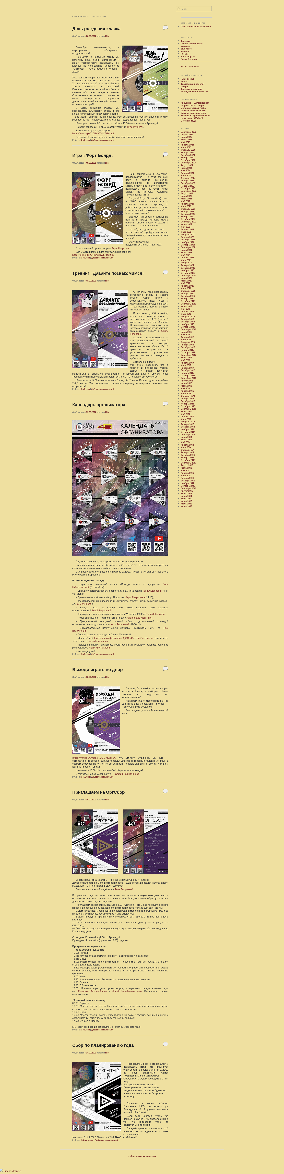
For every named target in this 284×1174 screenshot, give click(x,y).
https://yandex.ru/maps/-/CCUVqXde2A (94, 757)
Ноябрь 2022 (187, 216)
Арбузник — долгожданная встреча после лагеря (195, 104)
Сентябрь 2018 (188, 329)
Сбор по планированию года (103, 1045)
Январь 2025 (187, 152)
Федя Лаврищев (120, 248)
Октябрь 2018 (188, 326)
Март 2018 (186, 339)
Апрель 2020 (187, 285)
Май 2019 (185, 308)
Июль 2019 (186, 306)
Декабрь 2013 (188, 454)
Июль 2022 (186, 224)
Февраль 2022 (188, 234)
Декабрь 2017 (188, 347)
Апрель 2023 (187, 203)
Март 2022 (186, 231)
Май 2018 (185, 334)
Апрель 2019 (187, 311)
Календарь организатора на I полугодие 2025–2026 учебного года (196, 118)
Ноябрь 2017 (187, 349)
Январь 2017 (187, 367)
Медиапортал (188, 56)
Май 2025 (185, 142)
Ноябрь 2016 (187, 372)
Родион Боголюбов (97, 641)
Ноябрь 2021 (187, 242)
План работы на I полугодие (196, 26)
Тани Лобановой (155, 614)
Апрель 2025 (187, 144)
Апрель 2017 (187, 362)
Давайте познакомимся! (193, 110)
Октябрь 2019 (188, 301)
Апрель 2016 (187, 390)
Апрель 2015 (187, 416)
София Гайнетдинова (127, 773)
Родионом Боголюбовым (92, 991)
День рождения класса (96, 28)
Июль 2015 (186, 411)
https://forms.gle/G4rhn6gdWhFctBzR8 (93, 254)
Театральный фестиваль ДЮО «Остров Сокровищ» (123, 638)
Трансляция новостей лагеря (192, 85)
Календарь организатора (98, 404)
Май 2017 (185, 360)
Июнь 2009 (186, 506)
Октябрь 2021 (188, 244)
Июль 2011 (186, 496)
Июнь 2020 (186, 280)
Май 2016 (185, 388)
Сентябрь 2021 (188, 247)
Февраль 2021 (188, 262)
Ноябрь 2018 (187, 324)
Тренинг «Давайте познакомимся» (108, 273)
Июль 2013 (186, 467)
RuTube (185, 53)
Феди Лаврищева (135, 597)
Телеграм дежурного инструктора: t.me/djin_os (194, 90)
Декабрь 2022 (188, 213)
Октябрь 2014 (188, 431)
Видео (184, 81)
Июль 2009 (186, 503)
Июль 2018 (186, 331)
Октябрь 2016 (188, 375)
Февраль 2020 (188, 290)
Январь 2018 (187, 344)
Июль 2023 (186, 195)
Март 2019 (186, 313)
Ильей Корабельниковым (127, 991)
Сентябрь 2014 (188, 434)
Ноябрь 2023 (187, 185)
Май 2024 (185, 170)
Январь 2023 (187, 211)
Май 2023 (185, 201)
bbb (107, 36)
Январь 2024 (187, 180)
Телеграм (185, 40)
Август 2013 (187, 465)
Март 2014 (186, 447)
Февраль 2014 (188, 449)
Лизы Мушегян (83, 603)
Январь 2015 (187, 424)
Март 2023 (186, 206)
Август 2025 (187, 134)
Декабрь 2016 (188, 370)
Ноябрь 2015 (187, 403)
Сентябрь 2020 (188, 275)
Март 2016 (186, 393)
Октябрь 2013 (188, 460)
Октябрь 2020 (188, 272)
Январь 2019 (187, 319)
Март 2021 (186, 260)
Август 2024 (187, 165)
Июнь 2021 (186, 252)
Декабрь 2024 (188, 155)
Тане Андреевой (124, 889)
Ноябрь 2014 (187, 429)
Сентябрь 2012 (188, 488)
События (85, 139)
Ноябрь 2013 (187, 457)
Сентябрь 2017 (188, 354)
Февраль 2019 (188, 316)
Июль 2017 (186, 357)
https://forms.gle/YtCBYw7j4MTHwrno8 (93, 133)
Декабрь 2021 (188, 239)
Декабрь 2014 (188, 426)
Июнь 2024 (186, 167)
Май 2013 (185, 470)
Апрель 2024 (187, 172)
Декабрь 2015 (188, 401)
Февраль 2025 (188, 149)
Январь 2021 (187, 265)
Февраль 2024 (188, 178)
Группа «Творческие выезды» (191, 45)
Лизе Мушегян (135, 126)
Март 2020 (186, 288)
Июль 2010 (186, 498)
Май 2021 (185, 255)
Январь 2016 (187, 398)
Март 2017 (186, 365)
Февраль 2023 (188, 208)
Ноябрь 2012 (187, 483)
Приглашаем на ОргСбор (98, 792)
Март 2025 (186, 147)
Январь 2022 (187, 237)
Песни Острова (189, 59)
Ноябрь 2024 (187, 157)
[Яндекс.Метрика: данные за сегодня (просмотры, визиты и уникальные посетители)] (10, 1171)
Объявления (87, 1140)
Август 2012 (187, 490)
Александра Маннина (139, 617)
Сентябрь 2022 (188, 221)
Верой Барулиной (101, 610)
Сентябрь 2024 (188, 162)
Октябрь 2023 (188, 188)
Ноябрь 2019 (187, 298)
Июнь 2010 (186, 501)
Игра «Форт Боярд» (93, 155)
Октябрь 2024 (188, 160)
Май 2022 (185, 226)
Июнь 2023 (186, 198)
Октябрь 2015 (188, 406)
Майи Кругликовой (99, 647)
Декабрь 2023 (188, 183)
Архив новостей (190, 67)
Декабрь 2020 (188, 267)
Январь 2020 (187, 293)
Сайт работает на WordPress (142, 1156)
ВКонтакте (186, 48)
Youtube (185, 51)
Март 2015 (186, 419)
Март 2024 (186, 175)
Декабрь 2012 (188, 480)
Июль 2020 (186, 278)
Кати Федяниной (120, 624)
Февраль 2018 (188, 342)
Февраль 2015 (188, 421)
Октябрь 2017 (188, 352)
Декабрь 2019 (188, 295)
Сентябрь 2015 (188, 408)
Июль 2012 (186, 493)
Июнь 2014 (186, 439)
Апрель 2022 (187, 229)
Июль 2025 (186, 136)
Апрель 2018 (187, 337)
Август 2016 (187, 380)
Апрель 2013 (187, 472)
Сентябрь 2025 (188, 131)
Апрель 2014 (187, 444)
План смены (187, 78)
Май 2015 (185, 414)
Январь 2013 (187, 477)
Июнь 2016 (186, 385)
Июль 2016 (186, 383)
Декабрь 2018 (188, 321)
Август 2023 (187, 193)
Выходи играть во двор (97, 669)
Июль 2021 (186, 249)
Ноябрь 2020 (187, 270)
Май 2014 (185, 442)
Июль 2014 (186, 437)
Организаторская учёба (193, 107)
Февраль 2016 (188, 395)
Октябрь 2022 (188, 218)
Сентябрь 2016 (188, 377)
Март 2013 (186, 475)
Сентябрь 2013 (188, 462)
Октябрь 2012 (188, 485)
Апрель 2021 (187, 257)
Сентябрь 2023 (188, 190)
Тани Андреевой (151, 590)
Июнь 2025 (186, 139)
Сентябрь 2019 (188, 303)
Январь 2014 (187, 452)
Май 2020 (185, 283)
